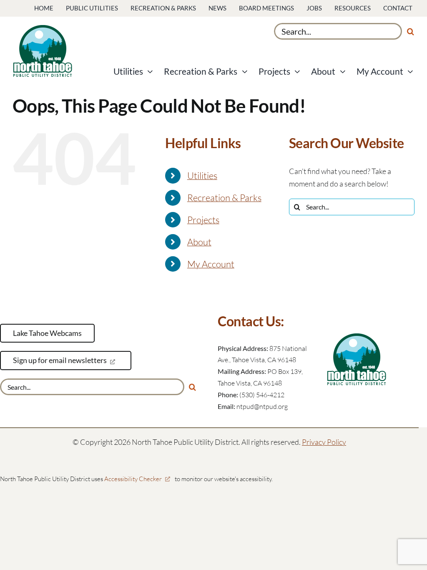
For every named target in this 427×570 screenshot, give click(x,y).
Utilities (202, 175)
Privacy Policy (324, 441)
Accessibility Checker (133, 479)
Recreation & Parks (224, 197)
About (199, 241)
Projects (203, 219)
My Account (210, 264)
